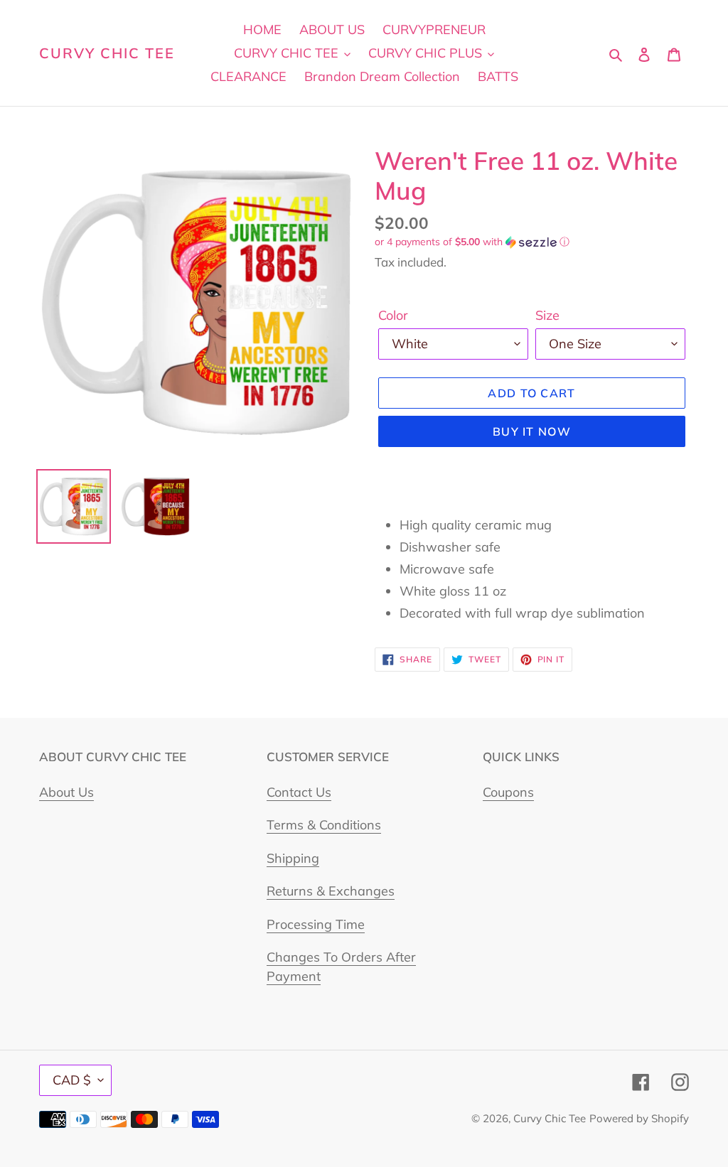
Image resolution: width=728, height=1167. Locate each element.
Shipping (293, 858)
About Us (66, 792)
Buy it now (532, 431)
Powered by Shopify (639, 1118)
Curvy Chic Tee (107, 53)
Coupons (508, 792)
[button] (472, 242)
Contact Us (299, 792)
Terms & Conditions (324, 825)
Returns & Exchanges (331, 891)
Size (547, 315)
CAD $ (72, 1080)
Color (393, 315)
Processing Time (316, 924)
